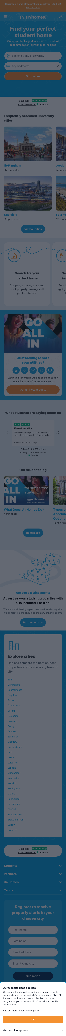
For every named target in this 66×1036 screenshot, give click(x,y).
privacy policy (32, 1010)
